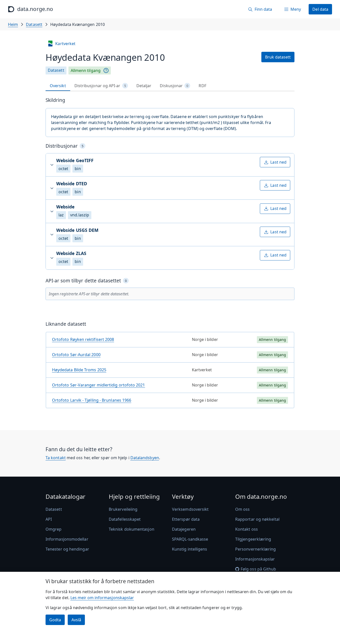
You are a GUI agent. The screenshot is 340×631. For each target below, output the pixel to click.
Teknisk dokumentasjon (131, 529)
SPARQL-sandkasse (190, 539)
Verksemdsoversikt (190, 509)
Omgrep (53, 529)
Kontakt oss (246, 529)
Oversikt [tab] (58, 85)
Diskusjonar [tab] (174, 85)
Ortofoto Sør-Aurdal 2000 (76, 354)
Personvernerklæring (255, 549)
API (49, 519)
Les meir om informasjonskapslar (102, 597)
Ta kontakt (56, 457)
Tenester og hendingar (67, 549)
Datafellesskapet (125, 519)
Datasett (34, 24)
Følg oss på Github (258, 569)
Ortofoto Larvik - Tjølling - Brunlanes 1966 (91, 400)
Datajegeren (184, 529)
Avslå (76, 620)
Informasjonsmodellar (67, 539)
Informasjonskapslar (255, 559)
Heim (13, 24)
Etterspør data (186, 519)
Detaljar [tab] (144, 85)
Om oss (242, 509)
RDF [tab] (202, 85)
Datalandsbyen (144, 457)
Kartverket (65, 43)
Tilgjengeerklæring (253, 539)
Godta (55, 620)
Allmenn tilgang (86, 70)
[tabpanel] (170, 254)
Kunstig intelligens (189, 549)
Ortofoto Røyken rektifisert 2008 (83, 339)
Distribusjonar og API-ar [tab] (100, 85)
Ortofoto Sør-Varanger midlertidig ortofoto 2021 (98, 385)
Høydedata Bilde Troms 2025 (79, 370)
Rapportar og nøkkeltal (257, 519)
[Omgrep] (106, 70)
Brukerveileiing (123, 509)
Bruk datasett (278, 57)
